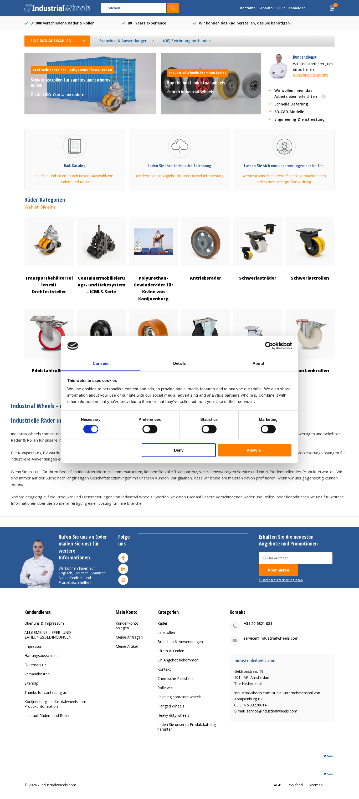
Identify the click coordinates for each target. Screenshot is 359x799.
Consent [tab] (101, 363)
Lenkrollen (166, 632)
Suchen (173, 8)
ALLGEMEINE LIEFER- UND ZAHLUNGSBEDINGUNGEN (47, 635)
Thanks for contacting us (45, 692)
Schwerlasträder (257, 278)
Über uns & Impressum (44, 623)
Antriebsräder (205, 278)
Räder (162, 623)
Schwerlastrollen (310, 278)
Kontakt (164, 669)
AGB (277, 784)
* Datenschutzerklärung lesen (281, 580)
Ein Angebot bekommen (177, 660)
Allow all (255, 450)
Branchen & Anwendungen (180, 641)
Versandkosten (37, 673)
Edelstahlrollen (49, 370)
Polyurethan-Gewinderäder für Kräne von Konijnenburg (153, 288)
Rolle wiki (165, 687)
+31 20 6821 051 (258, 623)
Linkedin (123, 569)
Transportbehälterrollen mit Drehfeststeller (49, 285)
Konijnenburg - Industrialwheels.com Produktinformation (55, 704)
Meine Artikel (127, 646)
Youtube (123, 580)
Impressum (34, 646)
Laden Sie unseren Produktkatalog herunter (186, 727)
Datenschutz (35, 664)
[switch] (149, 429)
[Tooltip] (323, 97)
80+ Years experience (147, 23)
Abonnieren (278, 570)
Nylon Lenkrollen (310, 370)
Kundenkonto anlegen (127, 625)
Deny (178, 450)
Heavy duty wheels (173, 715)
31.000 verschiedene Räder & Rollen (62, 23)
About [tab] (258, 363)
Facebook (123, 558)
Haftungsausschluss (41, 655)
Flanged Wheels (170, 706)
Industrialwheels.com (58, 784)
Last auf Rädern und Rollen (47, 715)
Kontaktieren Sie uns (310, 74)
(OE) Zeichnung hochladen (187, 40)
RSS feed (295, 784)
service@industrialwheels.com (271, 638)
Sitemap (31, 683)
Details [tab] (179, 363)
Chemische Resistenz (175, 678)
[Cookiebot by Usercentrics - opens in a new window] (269, 346)
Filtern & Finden (170, 650)
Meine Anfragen (129, 637)
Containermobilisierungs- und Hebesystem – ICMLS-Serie (101, 285)
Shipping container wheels (179, 696)
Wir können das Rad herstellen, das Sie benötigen (244, 23)
